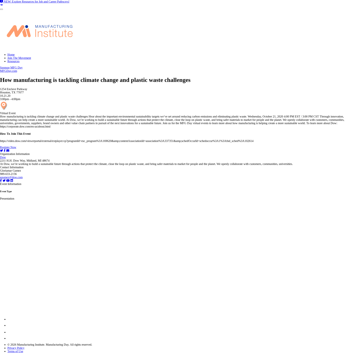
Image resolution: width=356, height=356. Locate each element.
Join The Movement (19, 57)
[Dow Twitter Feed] (4, 180)
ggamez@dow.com (11, 177)
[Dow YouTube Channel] (8, 180)
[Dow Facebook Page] (1, 180)
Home (11, 54)
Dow (3, 157)
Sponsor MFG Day (11, 67)
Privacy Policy (15, 348)
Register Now (8, 147)
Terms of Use (15, 351)
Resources (13, 61)
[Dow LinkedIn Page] (11, 180)
